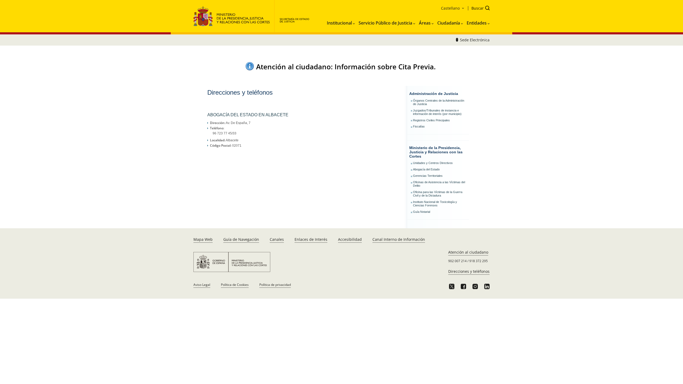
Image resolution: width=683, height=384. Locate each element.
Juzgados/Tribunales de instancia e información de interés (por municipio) (437, 112)
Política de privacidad (275, 284)
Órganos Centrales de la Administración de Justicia (438, 102)
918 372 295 (478, 261)
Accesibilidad (350, 239)
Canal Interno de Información (398, 239)
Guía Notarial (421, 211)
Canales (277, 239)
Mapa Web (203, 239)
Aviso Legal (201, 284)
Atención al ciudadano (468, 252)
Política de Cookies (235, 284)
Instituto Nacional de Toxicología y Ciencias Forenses (435, 203)
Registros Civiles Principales (431, 120)
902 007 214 (457, 261)
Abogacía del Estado (426, 169)
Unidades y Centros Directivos (433, 163)
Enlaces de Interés (311, 239)
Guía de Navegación (241, 239)
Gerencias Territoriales (428, 175)
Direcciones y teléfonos (469, 271)
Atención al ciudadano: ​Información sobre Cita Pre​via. (346, 66)
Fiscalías (419, 126)
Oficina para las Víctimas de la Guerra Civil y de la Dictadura (437, 193)
